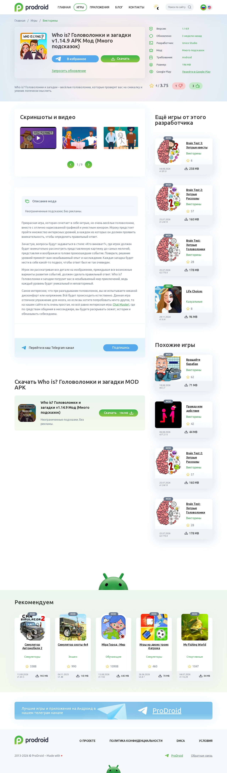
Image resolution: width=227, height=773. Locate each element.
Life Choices (194, 291)
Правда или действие (194, 408)
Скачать (122, 58)
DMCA (181, 740)
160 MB (194, 219)
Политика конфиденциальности (136, 740)
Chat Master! (121, 304)
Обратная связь (201, 755)
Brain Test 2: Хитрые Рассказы (194, 194)
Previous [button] (70, 164)
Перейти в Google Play (196, 71)
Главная (64, 7)
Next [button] (88, 164)
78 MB (166, 676)
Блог (119, 7)
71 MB (193, 385)
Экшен (73, 656)
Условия (205, 740)
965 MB (44, 676)
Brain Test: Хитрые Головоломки (195, 245)
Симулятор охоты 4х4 (73, 644)
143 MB (84, 676)
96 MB (193, 316)
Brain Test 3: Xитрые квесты (196, 145)
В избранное (76, 59)
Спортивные (195, 656)
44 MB (193, 432)
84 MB (207, 676)
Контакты (136, 7)
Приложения (99, 7)
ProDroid (167, 711)
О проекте (87, 740)
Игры (80, 7)
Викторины (50, 20)
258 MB (194, 168)
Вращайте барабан (193, 362)
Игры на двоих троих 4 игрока (154, 646)
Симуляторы (32, 656)
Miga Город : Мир (113, 644)
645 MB (125, 676)
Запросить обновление (69, 70)
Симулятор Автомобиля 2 (32, 646)
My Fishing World (194, 644)
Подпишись (120, 347)
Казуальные (194, 301)
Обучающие (113, 656)
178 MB (194, 270)
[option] (38, 138)
